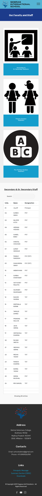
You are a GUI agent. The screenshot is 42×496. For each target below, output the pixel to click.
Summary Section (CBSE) (21, 473)
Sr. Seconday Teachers (21, 69)
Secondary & (21, 68)
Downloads (21, 476)
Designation (29, 203)
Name (15, 203)
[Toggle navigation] (38, 4)
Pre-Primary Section (21, 170)
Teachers (21, 120)
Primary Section (21, 119)
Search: (9, 196)
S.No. (7, 203)
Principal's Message (20, 470)
